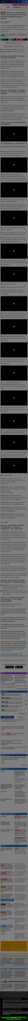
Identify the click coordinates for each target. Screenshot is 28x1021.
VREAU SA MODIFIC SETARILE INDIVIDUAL (14, 1019)
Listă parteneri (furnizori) (5, 1015)
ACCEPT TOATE (14, 1017)
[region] (14, 1009)
